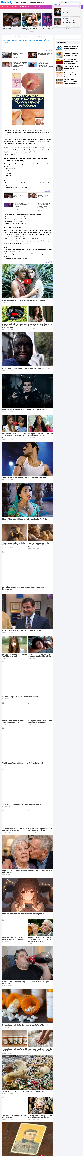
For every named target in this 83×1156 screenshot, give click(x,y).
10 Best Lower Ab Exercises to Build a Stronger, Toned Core (71, 48)
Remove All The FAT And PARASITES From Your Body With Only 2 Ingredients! (71, 61)
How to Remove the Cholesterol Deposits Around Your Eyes (71, 74)
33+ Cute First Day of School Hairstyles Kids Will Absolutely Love (71, 68)
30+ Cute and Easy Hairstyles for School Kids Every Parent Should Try (70, 81)
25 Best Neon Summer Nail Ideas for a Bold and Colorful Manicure (21, 6)
